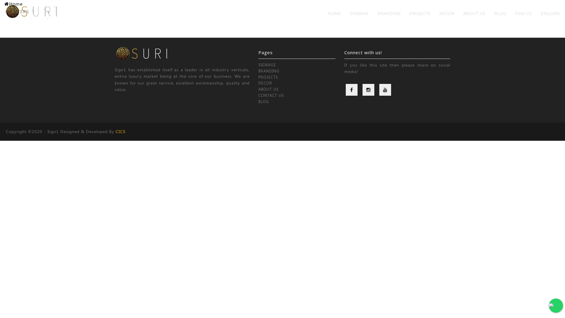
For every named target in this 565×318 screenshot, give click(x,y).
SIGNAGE (359, 13)
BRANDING (389, 13)
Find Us (523, 13)
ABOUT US (268, 89)
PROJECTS (420, 13)
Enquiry (551, 13)
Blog (500, 13)
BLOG (263, 101)
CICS (120, 131)
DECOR (446, 13)
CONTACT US (271, 95)
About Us (474, 13)
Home (334, 13)
